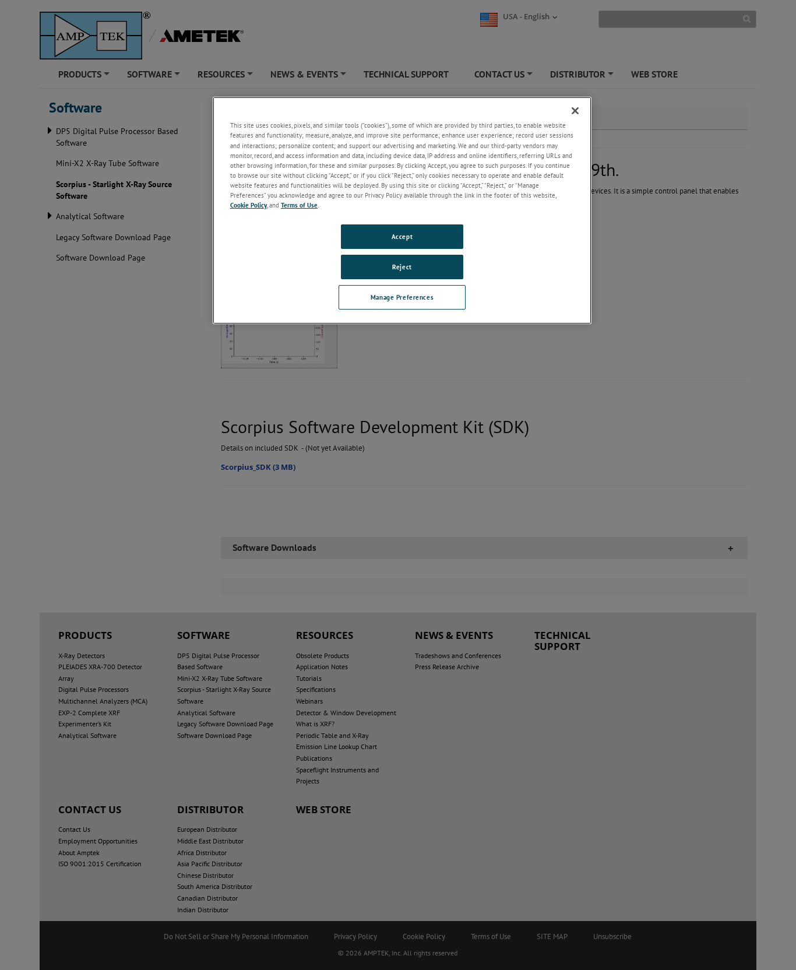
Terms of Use (299, 205)
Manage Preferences (402, 297)
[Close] (575, 111)
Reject (401, 266)
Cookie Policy (248, 205)
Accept (402, 236)
